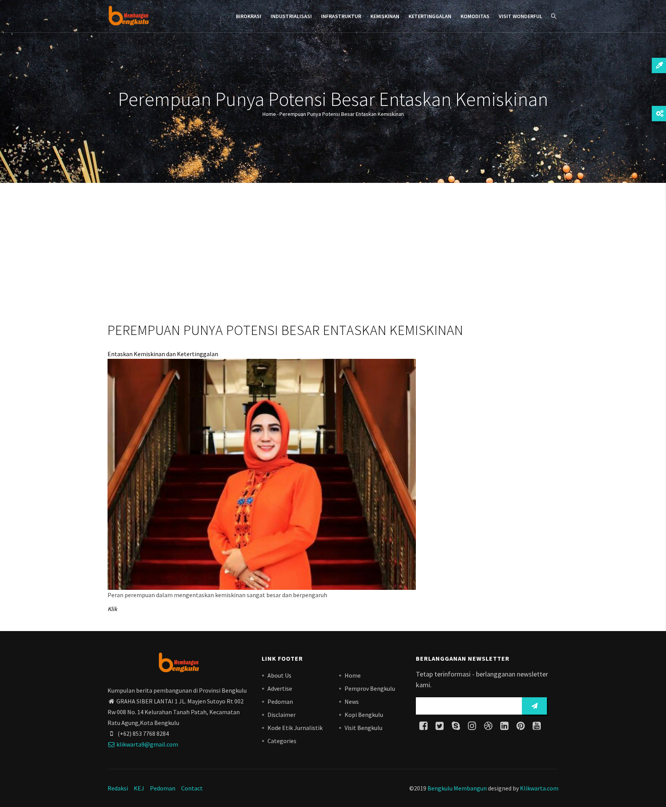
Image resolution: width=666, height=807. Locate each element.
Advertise (279, 688)
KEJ (139, 788)
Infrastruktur (341, 16)
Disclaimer (281, 714)
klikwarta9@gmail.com (147, 744)
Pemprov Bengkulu (370, 688)
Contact (192, 788)
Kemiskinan (384, 16)
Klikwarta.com (539, 788)
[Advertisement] (333, 254)
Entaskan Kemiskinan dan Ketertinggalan (163, 354)
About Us (279, 675)
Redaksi (118, 788)
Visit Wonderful (520, 16)
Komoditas (475, 16)
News (352, 701)
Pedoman (280, 701)
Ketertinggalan (430, 16)
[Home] (129, 15)
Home (269, 114)
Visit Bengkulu (363, 728)
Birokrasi (248, 16)
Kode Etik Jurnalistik (295, 728)
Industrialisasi (291, 16)
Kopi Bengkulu (364, 714)
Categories (281, 741)
